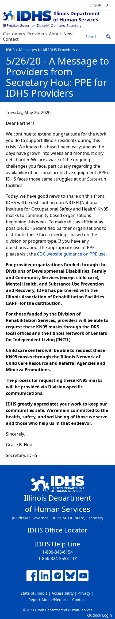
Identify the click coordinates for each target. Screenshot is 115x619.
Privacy (84, 593)
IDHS (10, 49)
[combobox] (99, 5)
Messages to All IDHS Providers (47, 49)
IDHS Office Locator (57, 530)
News (69, 34)
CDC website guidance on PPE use (71, 254)
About (55, 34)
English (95, 5)
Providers (37, 34)
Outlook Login (99, 615)
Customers (14, 34)
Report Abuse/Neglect (48, 599)
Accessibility (63, 593)
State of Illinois (34, 593)
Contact (11, 39)
